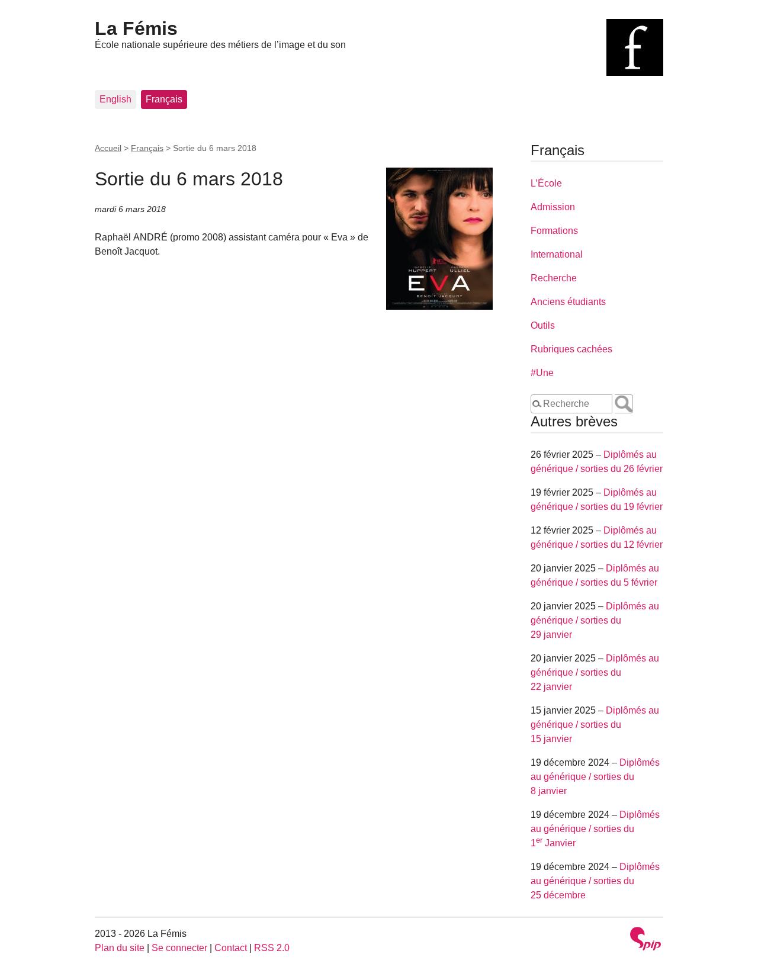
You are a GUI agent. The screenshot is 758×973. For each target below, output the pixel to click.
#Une (542, 373)
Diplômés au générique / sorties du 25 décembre (595, 881)
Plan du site (119, 948)
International (557, 254)
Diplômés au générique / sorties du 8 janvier (595, 776)
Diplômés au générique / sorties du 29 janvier (595, 620)
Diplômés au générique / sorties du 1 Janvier (595, 829)
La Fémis (136, 28)
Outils (543, 325)
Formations (554, 231)
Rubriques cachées (571, 349)
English (115, 99)
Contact (230, 948)
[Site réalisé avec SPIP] (645, 940)
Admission (553, 207)
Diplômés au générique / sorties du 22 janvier (595, 672)
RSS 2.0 (272, 948)
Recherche (554, 278)
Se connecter (179, 948)
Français (164, 99)
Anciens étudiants (568, 302)
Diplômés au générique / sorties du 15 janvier (595, 724)
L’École (546, 183)
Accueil (108, 148)
